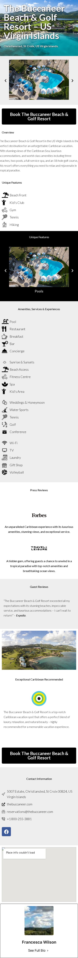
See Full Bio (37, 950)
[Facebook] (6, 831)
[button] (5, 80)
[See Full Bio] (48, 950)
